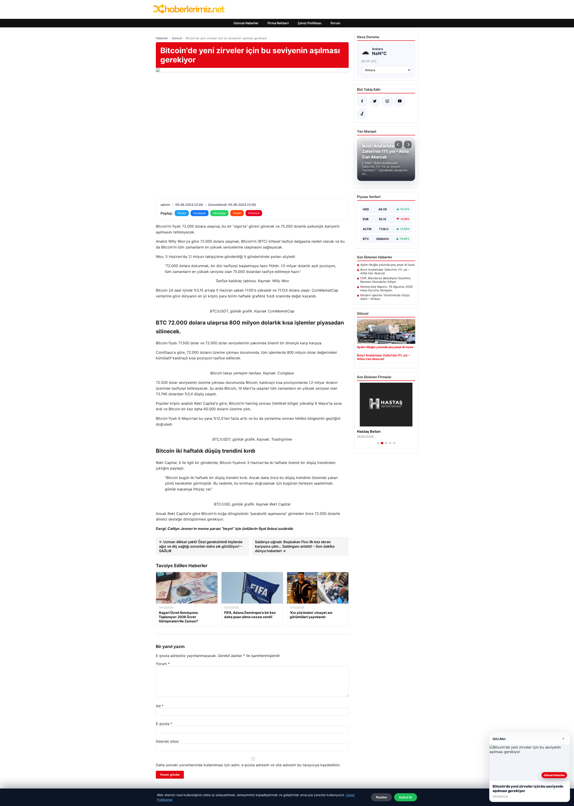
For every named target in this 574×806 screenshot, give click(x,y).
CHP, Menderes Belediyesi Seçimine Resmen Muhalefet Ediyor (385, 279)
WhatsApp (219, 213)
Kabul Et (405, 797)
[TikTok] (362, 114)
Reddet (381, 797)
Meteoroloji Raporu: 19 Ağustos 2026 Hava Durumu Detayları (386, 288)
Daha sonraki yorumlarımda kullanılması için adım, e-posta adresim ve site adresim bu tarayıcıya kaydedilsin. (248, 765)
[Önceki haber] (398, 144)
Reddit (237, 213)
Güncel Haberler (246, 23)
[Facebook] (362, 101)
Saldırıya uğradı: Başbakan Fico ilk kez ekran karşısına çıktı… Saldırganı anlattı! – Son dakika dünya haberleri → (295, 546)
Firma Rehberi (278, 23)
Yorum (163, 663)
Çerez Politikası (310, 23)
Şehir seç (369, 61)
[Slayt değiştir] (378, 443)
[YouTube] (400, 101)
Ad (159, 706)
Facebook (199, 213)
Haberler (162, 38)
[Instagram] (387, 101)
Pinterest (253, 213)
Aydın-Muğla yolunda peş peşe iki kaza (387, 264)
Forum (335, 23)
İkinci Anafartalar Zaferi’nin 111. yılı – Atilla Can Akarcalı (385, 271)
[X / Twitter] (375, 101)
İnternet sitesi (167, 741)
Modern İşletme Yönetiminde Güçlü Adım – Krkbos (385, 297)
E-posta (164, 723)
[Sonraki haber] (408, 144)
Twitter (181, 213)
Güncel (177, 38)
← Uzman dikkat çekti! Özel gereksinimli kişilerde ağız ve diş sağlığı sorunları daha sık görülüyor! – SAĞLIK (200, 546)
